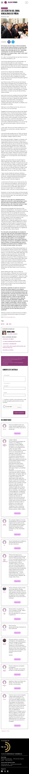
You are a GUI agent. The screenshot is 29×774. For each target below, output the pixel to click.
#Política (4, 8)
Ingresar (26, 2)
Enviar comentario (19, 412)
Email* (5, 392)
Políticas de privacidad (16, 764)
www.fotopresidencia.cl (9, 317)
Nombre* (6, 386)
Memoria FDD (8, 760)
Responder (17, 433)
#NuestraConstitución (6, 758)
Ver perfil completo (12, 334)
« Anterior (3, 731)
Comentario (7, 375)
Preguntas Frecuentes (6, 765)
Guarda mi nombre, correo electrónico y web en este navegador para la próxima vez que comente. (14, 401)
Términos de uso (5, 764)
